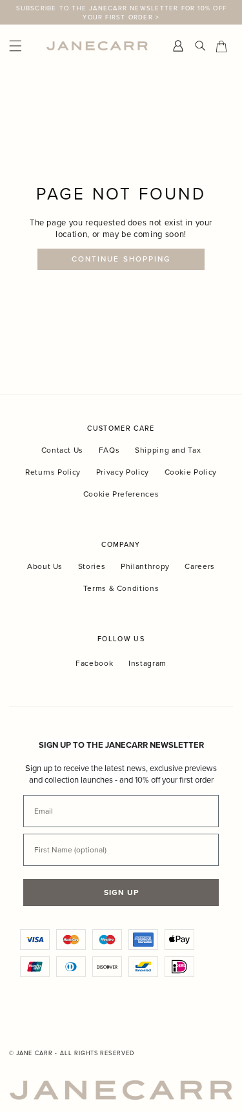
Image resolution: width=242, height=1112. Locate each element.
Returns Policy (53, 471)
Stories (92, 566)
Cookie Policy (191, 471)
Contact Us (62, 449)
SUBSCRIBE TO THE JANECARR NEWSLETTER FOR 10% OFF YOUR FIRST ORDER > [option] (121, 12)
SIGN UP (121, 892)
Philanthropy (145, 566)
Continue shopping (121, 258)
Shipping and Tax (168, 449)
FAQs (109, 449)
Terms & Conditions (121, 587)
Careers (200, 566)
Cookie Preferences (121, 493)
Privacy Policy (122, 471)
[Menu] (24, 46)
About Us (45, 566)
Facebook (94, 663)
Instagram (147, 663)
